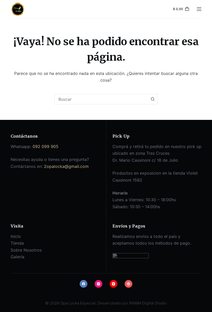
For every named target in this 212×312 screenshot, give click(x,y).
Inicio (16, 236)
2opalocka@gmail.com (66, 166)
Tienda (17, 243)
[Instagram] (98, 284)
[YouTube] (113, 284)
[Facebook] (83, 284)
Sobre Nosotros (26, 250)
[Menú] (199, 9)
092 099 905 (45, 146)
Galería (17, 256)
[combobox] (101, 99)
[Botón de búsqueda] (152, 99)
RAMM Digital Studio (148, 303)
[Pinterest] (128, 284)
